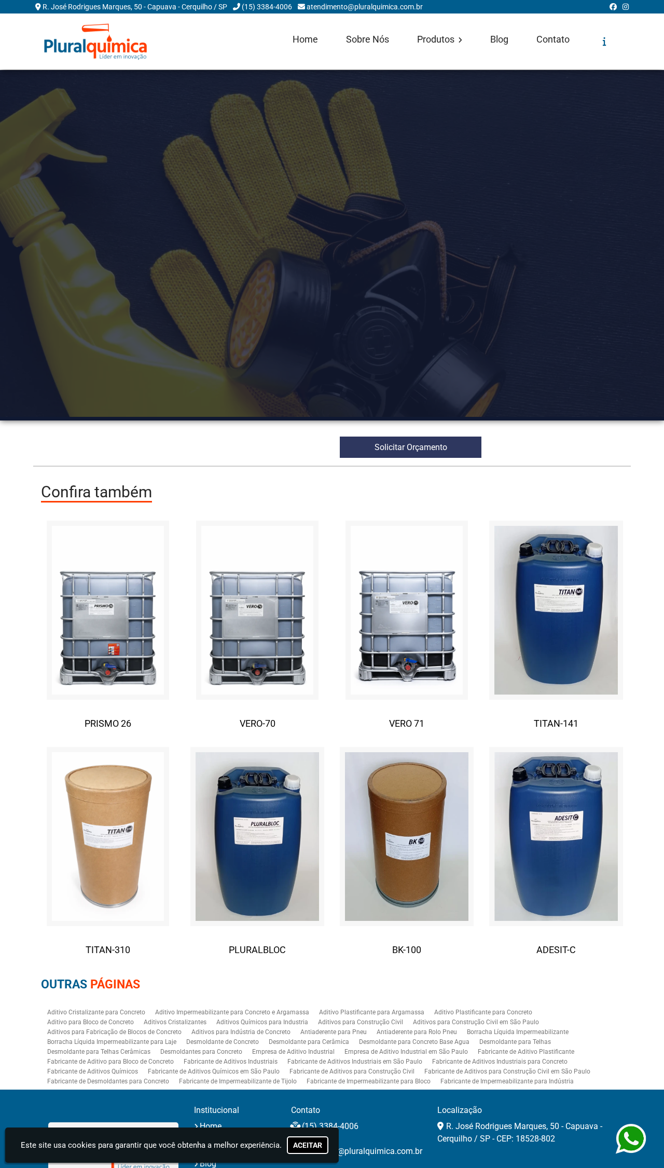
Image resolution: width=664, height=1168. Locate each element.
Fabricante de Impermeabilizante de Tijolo (238, 1081)
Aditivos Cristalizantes (175, 1022)
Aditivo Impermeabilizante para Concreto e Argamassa (232, 1012)
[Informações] (604, 41)
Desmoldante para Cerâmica (309, 1041)
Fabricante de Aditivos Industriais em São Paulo (354, 1061)
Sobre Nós (367, 39)
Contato (553, 39)
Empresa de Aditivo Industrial (293, 1051)
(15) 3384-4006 (267, 7)
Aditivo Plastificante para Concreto (483, 1012)
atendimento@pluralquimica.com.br (365, 7)
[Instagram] (625, 7)
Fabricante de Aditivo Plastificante (526, 1051)
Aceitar (307, 1145)
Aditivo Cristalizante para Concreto (96, 1012)
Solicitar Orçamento (411, 447)
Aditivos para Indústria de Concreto (240, 1032)
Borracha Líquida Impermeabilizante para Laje (111, 1041)
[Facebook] (613, 7)
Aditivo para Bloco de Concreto (90, 1022)
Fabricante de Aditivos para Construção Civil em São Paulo (507, 1071)
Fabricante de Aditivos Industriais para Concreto (500, 1061)
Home (305, 39)
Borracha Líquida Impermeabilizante (518, 1032)
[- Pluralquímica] (95, 41)
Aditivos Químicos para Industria (262, 1022)
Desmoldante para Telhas (515, 1041)
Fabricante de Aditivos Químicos (92, 1071)
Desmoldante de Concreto (222, 1041)
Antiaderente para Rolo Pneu (417, 1032)
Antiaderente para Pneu (333, 1032)
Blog (499, 39)
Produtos (437, 39)
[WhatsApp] (628, 1139)
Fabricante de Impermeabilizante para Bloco (369, 1081)
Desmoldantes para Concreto (201, 1051)
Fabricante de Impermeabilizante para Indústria (507, 1081)
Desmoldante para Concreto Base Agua (414, 1041)
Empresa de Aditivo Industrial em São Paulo (406, 1051)
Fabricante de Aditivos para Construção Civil (351, 1071)
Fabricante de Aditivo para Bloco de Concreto (110, 1061)
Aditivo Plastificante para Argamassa (371, 1012)
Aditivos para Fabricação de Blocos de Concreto (114, 1032)
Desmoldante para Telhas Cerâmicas (98, 1051)
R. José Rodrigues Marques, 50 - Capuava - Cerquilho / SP (135, 7)
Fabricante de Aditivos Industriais (231, 1061)
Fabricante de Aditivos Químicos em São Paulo (214, 1071)
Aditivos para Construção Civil (360, 1022)
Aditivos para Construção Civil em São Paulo (476, 1022)
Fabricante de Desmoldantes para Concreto (108, 1081)
